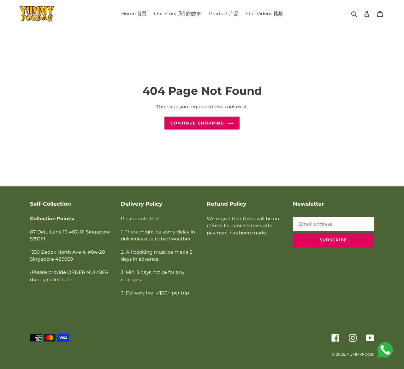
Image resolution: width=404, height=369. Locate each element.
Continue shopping (197, 122)
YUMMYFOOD (360, 354)
